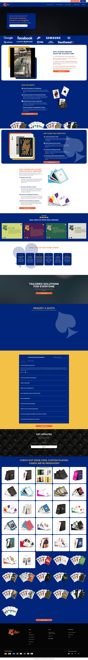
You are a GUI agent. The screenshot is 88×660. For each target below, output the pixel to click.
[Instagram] (78, 653)
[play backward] (5, 37)
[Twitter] (72, 653)
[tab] (23, 361)
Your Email (44, 442)
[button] (83, 1)
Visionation (52, 658)
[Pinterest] (68, 653)
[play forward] (83, 37)
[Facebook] (75, 653)
